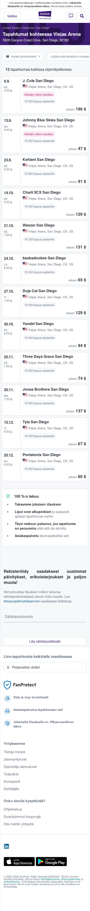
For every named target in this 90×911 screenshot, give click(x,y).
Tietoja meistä (14, 752)
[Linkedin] (6, 847)
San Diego (42, 28)
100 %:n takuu (26, 496)
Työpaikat (11, 774)
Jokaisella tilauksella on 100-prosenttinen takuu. (44, 4)
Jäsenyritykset (15, 759)
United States (11, 28)
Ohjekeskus (13, 809)
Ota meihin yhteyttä (19, 824)
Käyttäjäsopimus (50, 879)
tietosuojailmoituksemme (22, 601)
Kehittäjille (11, 789)
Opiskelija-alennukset (20, 766)
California (28, 28)
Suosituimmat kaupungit (22, 816)
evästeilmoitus (12, 881)
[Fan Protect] (20, 685)
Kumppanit (12, 781)
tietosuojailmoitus (71, 879)
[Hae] (82, 16)
